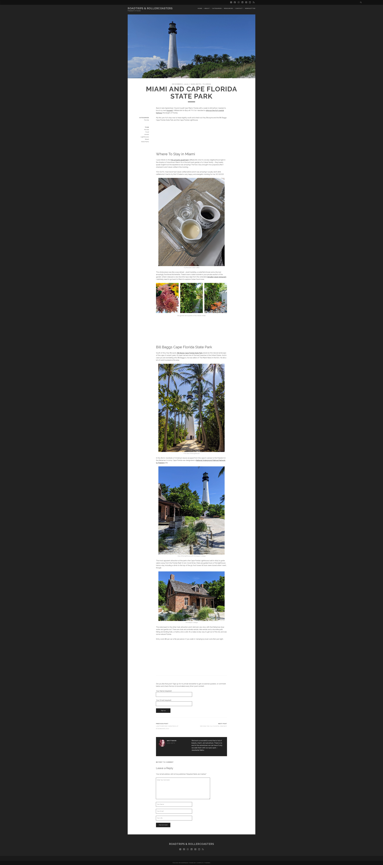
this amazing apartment (180, 160)
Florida (207, 84)
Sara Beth (196, 84)
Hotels (146, 134)
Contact (239, 8)
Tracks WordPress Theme (183, 863)
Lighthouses (145, 137)
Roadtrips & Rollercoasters (150, 8)
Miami (147, 139)
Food (147, 132)
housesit (170, 110)
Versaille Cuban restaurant (216, 277)
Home (200, 8)
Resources (228, 8)
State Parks (145, 141)
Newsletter (250, 8)
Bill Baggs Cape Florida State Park (189, 353)
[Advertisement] (191, 138)
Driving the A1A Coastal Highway (213, 726)
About (207, 8)
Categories (217, 8)
